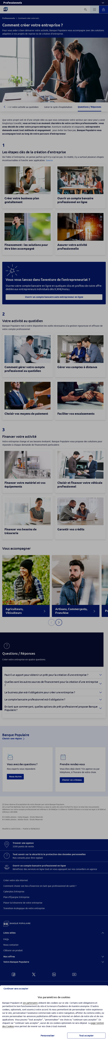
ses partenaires (30, 1003)
